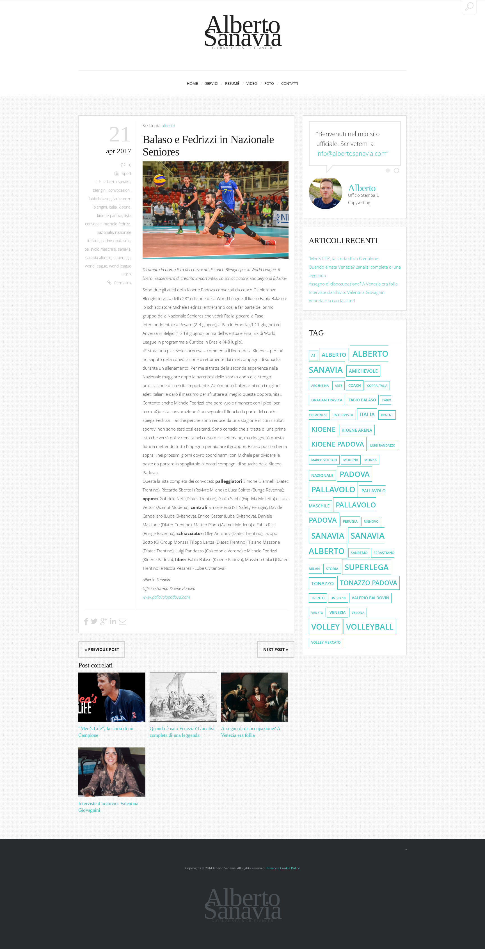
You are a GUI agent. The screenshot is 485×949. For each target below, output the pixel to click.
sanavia (124, 249)
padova (107, 240)
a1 (313, 355)
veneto (317, 612)
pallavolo (123, 240)
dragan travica (326, 400)
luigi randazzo (382, 445)
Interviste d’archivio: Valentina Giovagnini (347, 292)
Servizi (211, 83)
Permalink (122, 282)
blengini (99, 190)
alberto (168, 125)
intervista (343, 414)
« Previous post (101, 649)
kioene (125, 207)
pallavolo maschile (100, 249)
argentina (320, 385)
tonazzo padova (368, 582)
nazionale (105, 232)
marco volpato (324, 460)
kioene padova (109, 215)
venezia (338, 612)
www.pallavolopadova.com (166, 597)
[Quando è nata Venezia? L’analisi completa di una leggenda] (183, 697)
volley (325, 626)
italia (113, 207)
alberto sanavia (117, 181)
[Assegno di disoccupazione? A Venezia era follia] (254, 697)
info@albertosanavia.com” (352, 153)
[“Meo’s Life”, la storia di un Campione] (111, 697)
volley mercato (325, 642)
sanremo (359, 553)
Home (192, 83)
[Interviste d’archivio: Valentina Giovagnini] (111, 772)
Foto (269, 83)
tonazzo (322, 583)
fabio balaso (99, 198)
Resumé (232, 83)
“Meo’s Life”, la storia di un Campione (343, 258)
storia (332, 568)
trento (317, 598)
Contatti (289, 83)
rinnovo (371, 521)
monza (370, 460)
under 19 (338, 598)
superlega (122, 257)
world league (96, 266)
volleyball (370, 626)
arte (338, 386)
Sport (126, 173)
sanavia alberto (98, 257)
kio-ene (387, 415)
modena (350, 460)
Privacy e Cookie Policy (283, 868)
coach (354, 385)
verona (358, 612)
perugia (350, 521)
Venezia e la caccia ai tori (332, 300)
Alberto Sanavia (242, 30)
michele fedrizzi (117, 224)
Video (251, 83)
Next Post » (275, 649)
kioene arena (357, 430)
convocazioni (119, 190)
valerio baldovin (370, 597)
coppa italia (377, 386)
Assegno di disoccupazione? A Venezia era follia (353, 284)
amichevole (363, 371)
